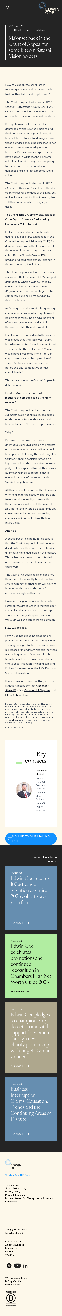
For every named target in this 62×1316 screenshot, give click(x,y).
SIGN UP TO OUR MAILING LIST (31, 838)
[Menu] (7, 8)
